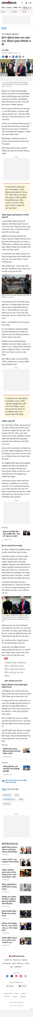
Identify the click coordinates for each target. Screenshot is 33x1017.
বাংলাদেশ (9, 8)
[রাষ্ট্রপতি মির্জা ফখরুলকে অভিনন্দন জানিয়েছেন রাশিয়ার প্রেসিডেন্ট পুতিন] (25, 851)
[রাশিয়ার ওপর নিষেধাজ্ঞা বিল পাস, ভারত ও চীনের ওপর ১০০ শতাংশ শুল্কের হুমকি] (25, 928)
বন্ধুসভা (14, 964)
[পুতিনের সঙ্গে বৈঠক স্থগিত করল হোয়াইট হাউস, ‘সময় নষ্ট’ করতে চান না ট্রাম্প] (26, 533)
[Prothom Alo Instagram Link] (17, 976)
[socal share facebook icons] (3, 58)
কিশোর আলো (16, 960)
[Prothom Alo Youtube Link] (21, 976)
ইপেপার (27, 964)
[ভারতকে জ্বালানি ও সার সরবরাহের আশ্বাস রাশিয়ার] (25, 862)
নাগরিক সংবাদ (8, 960)
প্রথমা (11, 967)
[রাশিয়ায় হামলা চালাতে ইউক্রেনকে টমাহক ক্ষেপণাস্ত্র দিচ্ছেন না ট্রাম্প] (26, 750)
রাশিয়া (16, 795)
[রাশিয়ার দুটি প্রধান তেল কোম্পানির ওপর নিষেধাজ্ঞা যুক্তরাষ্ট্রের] (26, 768)
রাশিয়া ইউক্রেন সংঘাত (9, 800)
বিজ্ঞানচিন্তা (24, 960)
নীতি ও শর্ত (7, 997)
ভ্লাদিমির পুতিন (7, 795)
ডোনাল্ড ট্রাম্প (7, 804)
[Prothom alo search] (22, 3)
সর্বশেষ (3, 8)
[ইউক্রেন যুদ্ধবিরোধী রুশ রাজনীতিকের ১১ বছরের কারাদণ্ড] (25, 888)
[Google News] (25, 976)
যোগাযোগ (14, 997)
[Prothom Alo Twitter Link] (12, 976)
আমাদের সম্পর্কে (8, 994)
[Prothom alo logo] (16, 956)
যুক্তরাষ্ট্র (21, 800)
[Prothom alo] (8, 3)
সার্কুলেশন (23, 994)
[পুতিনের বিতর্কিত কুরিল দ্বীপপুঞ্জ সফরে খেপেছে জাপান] (25, 915)
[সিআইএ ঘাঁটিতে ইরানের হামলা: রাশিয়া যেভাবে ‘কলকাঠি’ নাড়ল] (25, 941)
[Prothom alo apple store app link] (23, 986)
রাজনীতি (15, 8)
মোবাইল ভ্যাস (17, 967)
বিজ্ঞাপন (17, 994)
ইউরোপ (4, 28)
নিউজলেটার (23, 997)
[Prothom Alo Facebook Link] (8, 976)
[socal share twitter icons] (6, 58)
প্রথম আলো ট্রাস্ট (7, 964)
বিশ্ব (20, 8)
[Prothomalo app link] (10, 986)
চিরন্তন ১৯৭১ (20, 964)
